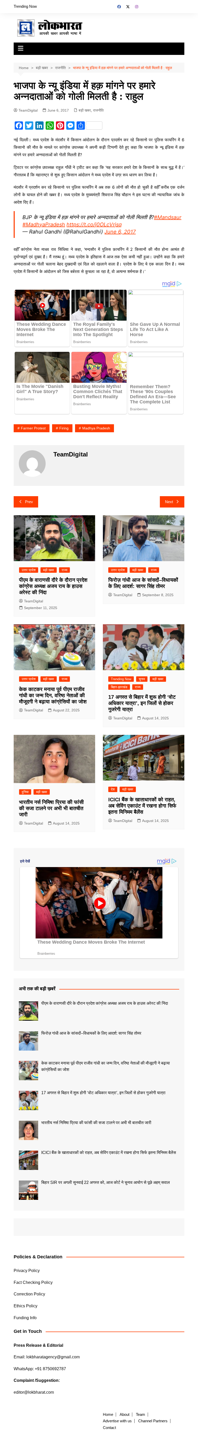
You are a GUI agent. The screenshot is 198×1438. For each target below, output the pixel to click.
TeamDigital (28, 110)
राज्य (64, 570)
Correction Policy (29, 1294)
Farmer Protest (33, 428)
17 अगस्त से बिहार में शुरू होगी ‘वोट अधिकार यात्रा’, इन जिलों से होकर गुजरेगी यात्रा (142, 703)
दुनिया (25, 792)
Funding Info (25, 1318)
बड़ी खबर (85, 110)
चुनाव (142, 679)
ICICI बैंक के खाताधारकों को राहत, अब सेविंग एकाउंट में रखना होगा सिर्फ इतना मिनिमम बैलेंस (142, 806)
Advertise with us (117, 1421)
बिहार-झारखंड (119, 687)
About (124, 1414)
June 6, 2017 (120, 232)
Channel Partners (153, 1421)
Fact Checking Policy (33, 1282)
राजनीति (98, 110)
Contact (109, 1428)
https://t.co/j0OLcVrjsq (94, 224)
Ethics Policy (25, 1306)
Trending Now (25, 6)
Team (140, 1414)
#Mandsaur (167, 217)
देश (113, 789)
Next (169, 502)
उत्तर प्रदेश (29, 570)
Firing (64, 428)
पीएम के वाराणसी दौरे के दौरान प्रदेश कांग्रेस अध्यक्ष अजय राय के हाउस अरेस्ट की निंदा (53, 586)
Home (108, 1414)
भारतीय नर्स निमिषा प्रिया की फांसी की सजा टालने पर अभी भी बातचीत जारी (51, 808)
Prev (29, 502)
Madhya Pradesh (96, 428)
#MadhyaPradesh (43, 224)
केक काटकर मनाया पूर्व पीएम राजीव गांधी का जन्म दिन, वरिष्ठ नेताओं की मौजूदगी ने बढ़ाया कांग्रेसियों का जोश (53, 695)
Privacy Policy (27, 1270)
